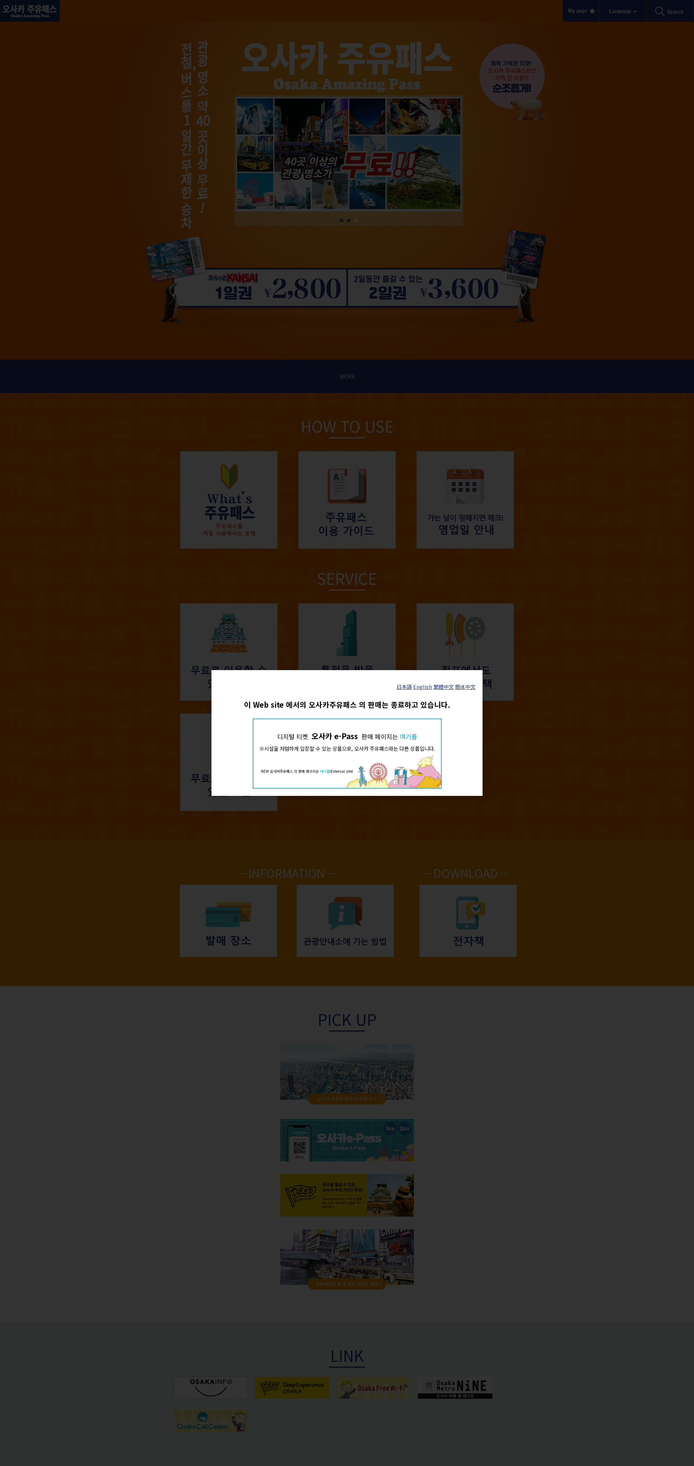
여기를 (408, 736)
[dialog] (347, 733)
